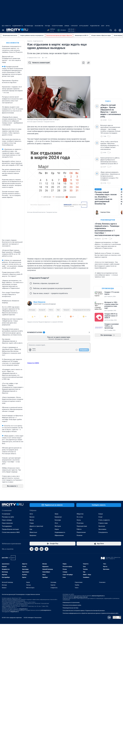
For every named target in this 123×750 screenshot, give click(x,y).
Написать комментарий (41, 63)
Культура (58, 520)
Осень (79, 520)
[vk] (36, 549)
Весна (32, 520)
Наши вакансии (7, 523)
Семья (100, 514)
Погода (47, 25)
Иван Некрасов (39, 302)
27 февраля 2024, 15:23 (33, 57)
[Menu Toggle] (3, 30)
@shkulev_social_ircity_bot (81, 597)
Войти (34, 350)
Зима (56, 514)
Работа (51, 310)
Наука (57, 529)
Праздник (66, 310)
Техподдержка (7, 526)
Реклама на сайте (8, 517)
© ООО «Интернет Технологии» (33, 617)
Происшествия (82, 526)
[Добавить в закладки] (83, 63)
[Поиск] (110, 30)
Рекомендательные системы (70, 608)
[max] (41, 549)
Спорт (100, 517)
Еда (31, 529)
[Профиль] (120, 30)
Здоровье (33, 535)
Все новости (6, 25)
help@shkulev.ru (14, 611)
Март (58, 310)
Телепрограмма (57, 25)
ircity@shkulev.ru (23, 609)
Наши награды (7, 520)
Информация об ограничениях (71, 602)
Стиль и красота (104, 520)
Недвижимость (17, 25)
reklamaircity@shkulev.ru (98, 595)
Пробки (62, 30)
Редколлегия (95, 25)
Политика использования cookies (72, 605)
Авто (31, 514)
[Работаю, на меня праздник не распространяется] (31, 288)
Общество (80, 514)
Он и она (80, 517)
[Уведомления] (115, 30)
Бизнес (32, 517)
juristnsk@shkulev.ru (45, 610)
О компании (6, 514)
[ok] (46, 549)
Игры (108, 25)
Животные (33, 532)
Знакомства (39, 25)
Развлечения (81, 532)
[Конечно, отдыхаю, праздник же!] (31, 283)
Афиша (66, 25)
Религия (79, 535)
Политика (80, 523)
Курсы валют (84, 25)
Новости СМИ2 (33, 363)
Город (32, 523)
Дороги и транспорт (36, 526)
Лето (56, 523)
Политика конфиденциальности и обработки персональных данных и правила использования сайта (90, 613)
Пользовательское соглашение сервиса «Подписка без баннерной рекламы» (84, 610)
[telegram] (31, 549)
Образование (59, 535)
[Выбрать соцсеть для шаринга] (88, 63)
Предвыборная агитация (10, 529)
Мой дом (58, 526)
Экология (101, 526)
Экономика (102, 529)
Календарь (32, 310)
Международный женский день (82, 310)
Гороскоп (74, 25)
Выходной (42, 310)
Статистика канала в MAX (11, 532)
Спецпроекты (103, 532)
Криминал (58, 517)
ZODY (102, 25)
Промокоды (29, 25)
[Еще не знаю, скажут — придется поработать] (31, 293)
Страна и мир (103, 523)
